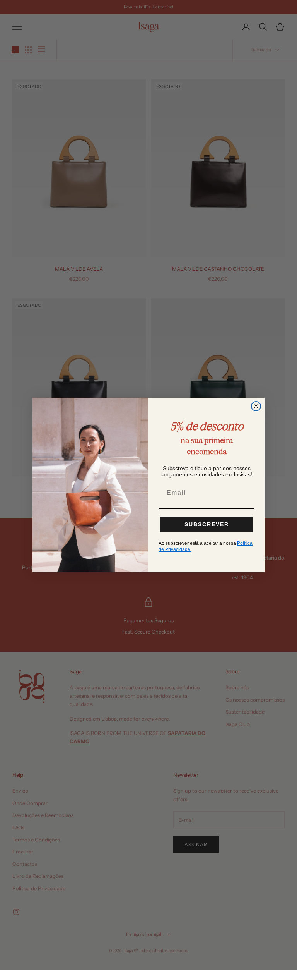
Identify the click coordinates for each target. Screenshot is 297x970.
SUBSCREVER (206, 524)
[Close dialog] (256, 406)
